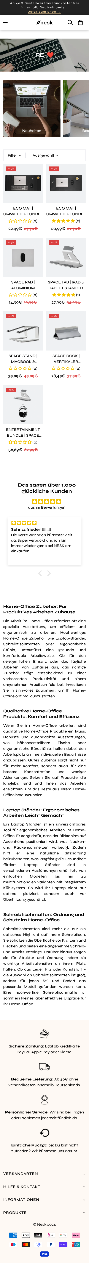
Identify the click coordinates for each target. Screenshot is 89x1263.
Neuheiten (31, 130)
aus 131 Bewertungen (46, 507)
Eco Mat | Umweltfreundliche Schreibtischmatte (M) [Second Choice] (66, 211)
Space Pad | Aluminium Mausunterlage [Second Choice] (23, 285)
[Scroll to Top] (81, 1240)
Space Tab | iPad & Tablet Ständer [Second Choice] (66, 285)
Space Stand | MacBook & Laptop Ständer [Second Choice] (23, 359)
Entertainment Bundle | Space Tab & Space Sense (23, 432)
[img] (47, 502)
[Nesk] (44, 22)
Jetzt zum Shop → (44, 11)
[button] (80, 22)
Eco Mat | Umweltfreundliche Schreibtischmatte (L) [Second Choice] (23, 211)
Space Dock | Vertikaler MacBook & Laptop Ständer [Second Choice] (66, 359)
